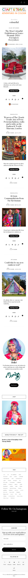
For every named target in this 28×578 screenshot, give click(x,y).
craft (12, 478)
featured (10, 484)
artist (20, 474)
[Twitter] (9, 99)
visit (20, 494)
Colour (10, 28)
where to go (5, 498)
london (19, 488)
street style (12, 492)
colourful (21, 476)
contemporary (6, 478)
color (11, 476)
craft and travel (19, 478)
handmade (5, 486)
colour (15, 476)
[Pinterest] (12, 99)
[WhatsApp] (15, 99)
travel (12, 494)
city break (5, 476)
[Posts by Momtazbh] (6, 44)
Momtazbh (12, 44)
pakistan (10, 490)
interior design (13, 488)
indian (21, 486)
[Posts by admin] (7, 132)
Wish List (12, 498)
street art (5, 492)
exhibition (19, 482)
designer (15, 480)
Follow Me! (14, 511)
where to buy (19, 496)
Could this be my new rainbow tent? (14, 264)
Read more (14, 385)
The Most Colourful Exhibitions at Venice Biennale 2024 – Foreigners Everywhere (14, 35)
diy (20, 480)
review (22, 490)
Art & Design (16, 28)
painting (5, 490)
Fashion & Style (14, 114)
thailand (18, 492)
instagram (5, 488)
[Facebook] (6, 99)
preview (16, 490)
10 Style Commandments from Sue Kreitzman (14, 198)
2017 (4, 474)
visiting (4, 496)
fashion (4, 484)
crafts (4, 480)
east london (12, 482)
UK (16, 494)
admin (12, 133)
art (8, 474)
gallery (16, 484)
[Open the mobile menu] (24, 3)
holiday (11, 486)
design (9, 480)
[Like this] (21, 99)
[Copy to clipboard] (18, 99)
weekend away (12, 496)
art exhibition (13, 474)
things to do (5, 494)
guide (21, 484)
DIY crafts (5, 482)
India (16, 486)
